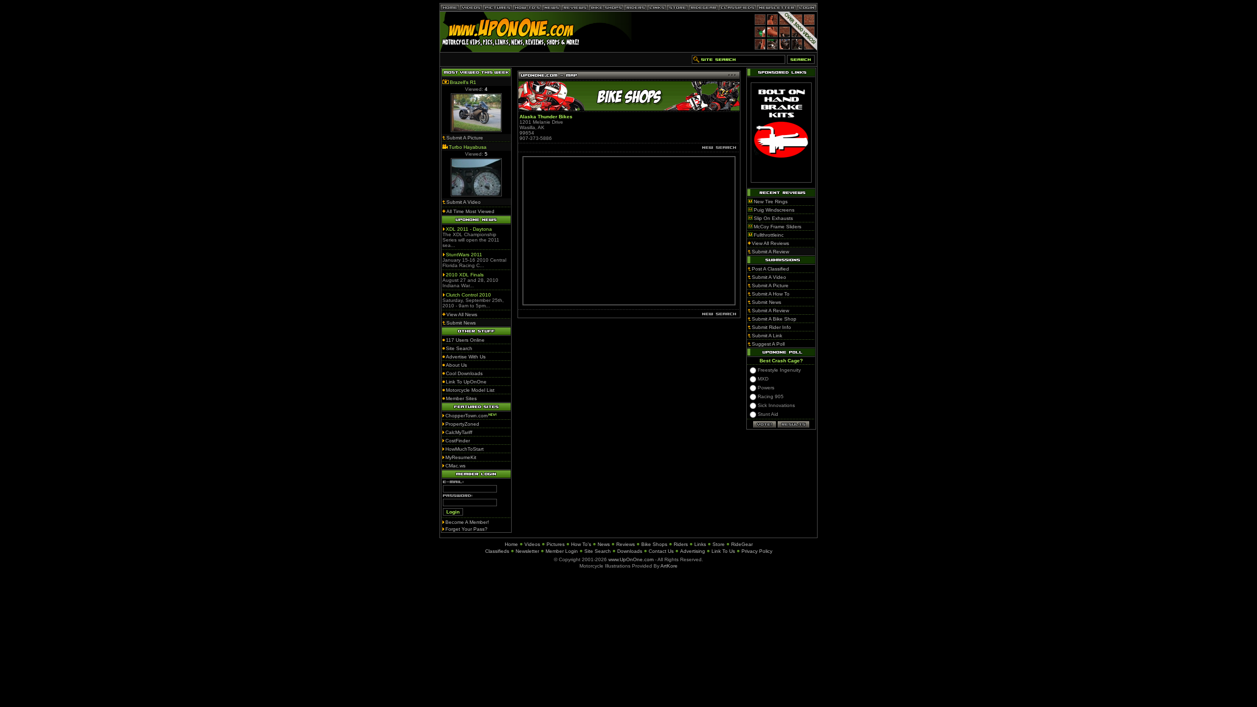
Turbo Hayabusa (468, 147)
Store (718, 544)
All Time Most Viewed (470, 211)
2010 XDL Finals (465, 274)
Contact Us (661, 551)
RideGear (742, 544)
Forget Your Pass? (466, 529)
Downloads (629, 551)
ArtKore (669, 566)
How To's (581, 544)
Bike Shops (654, 544)
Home (511, 544)
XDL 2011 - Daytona (469, 229)
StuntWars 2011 (464, 254)
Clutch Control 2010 (468, 295)
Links (700, 544)
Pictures (556, 544)
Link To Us (723, 551)
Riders (681, 544)
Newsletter (527, 551)
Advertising (692, 551)
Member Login (562, 551)
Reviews (625, 544)
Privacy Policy (756, 551)
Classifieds (497, 551)
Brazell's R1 (463, 82)
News (604, 544)
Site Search (597, 551)
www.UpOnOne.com (631, 559)
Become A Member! (467, 522)
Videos (532, 544)
